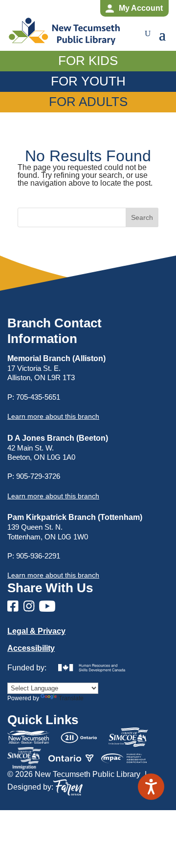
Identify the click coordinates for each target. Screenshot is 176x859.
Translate (71, 698)
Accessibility (31, 648)
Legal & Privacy (36, 631)
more (53, 416)
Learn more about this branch (53, 496)
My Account (141, 8)
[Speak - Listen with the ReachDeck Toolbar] (151, 786)
